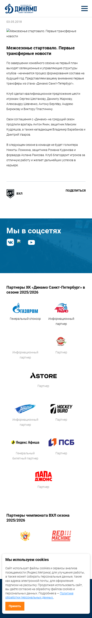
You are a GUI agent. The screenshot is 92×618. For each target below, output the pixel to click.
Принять (15, 606)
